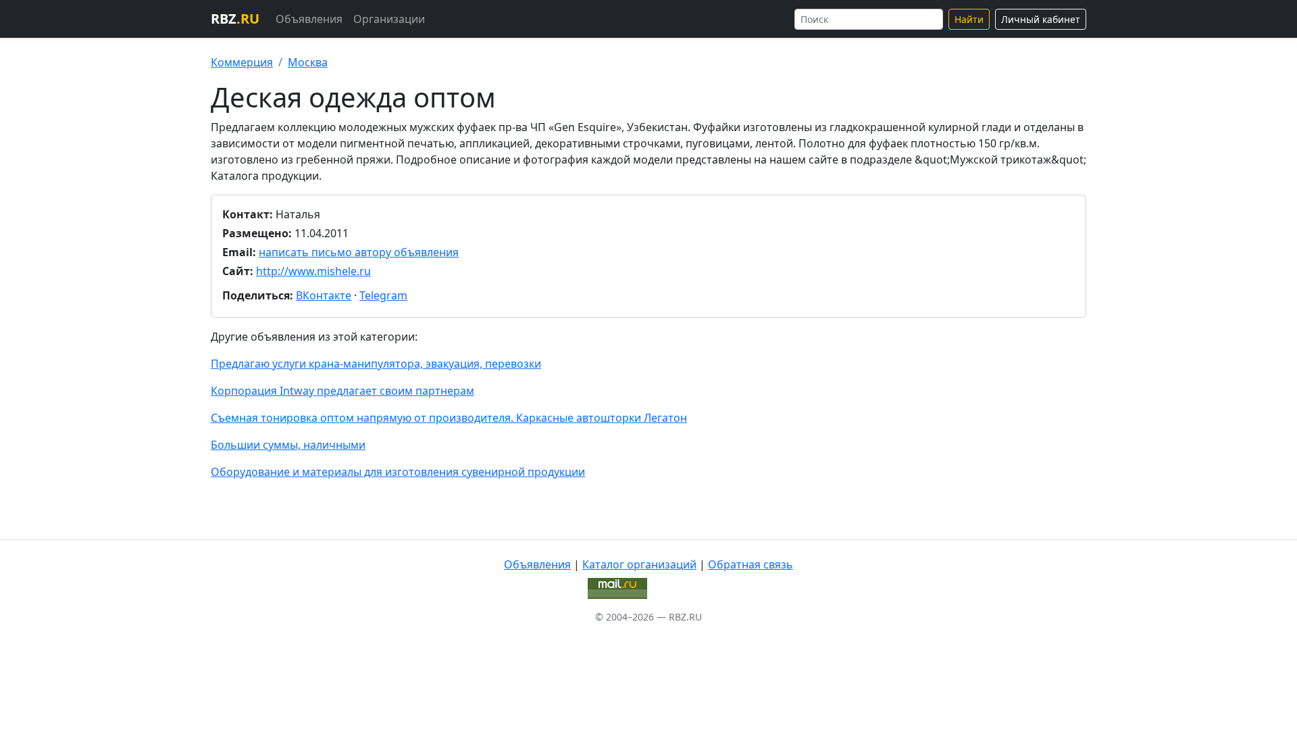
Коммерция (242, 62)
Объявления (309, 18)
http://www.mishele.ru (313, 271)
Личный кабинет (1040, 19)
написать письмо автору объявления (359, 252)
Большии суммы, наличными (288, 444)
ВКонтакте (323, 295)
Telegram (383, 295)
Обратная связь (750, 564)
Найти (969, 19)
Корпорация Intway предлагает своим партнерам (342, 390)
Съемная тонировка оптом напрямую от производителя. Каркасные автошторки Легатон (449, 417)
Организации (389, 18)
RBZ (235, 18)
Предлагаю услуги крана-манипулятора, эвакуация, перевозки (376, 363)
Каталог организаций (639, 564)
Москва (308, 62)
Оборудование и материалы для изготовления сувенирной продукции (398, 471)
